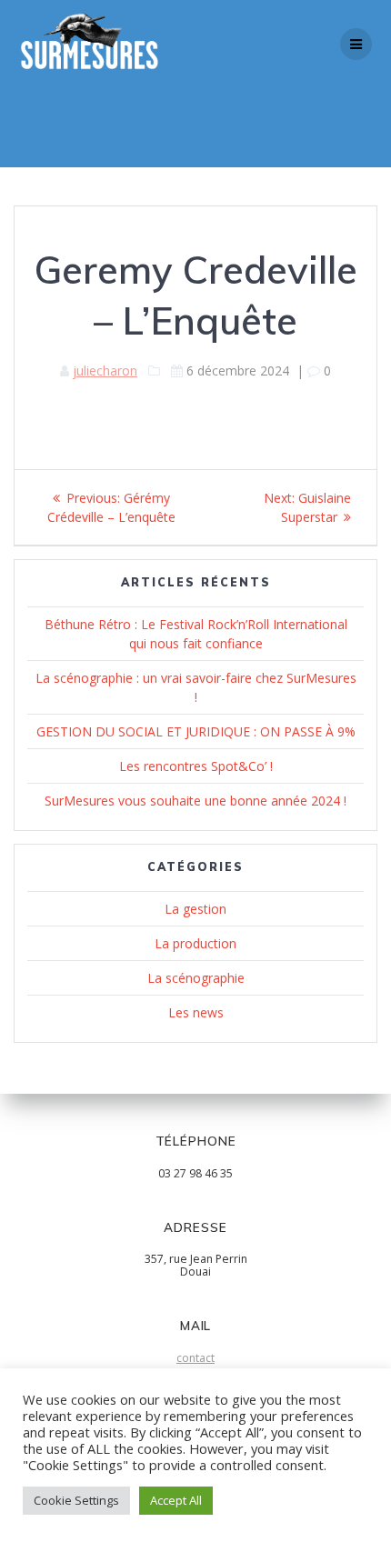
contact (195, 1358)
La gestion (195, 908)
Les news (196, 1012)
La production (195, 943)
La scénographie (196, 977)
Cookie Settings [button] (76, 1500)
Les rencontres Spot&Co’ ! (196, 766)
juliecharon (105, 370)
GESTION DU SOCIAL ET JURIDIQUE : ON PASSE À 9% (196, 731)
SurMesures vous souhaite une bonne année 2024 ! (195, 800)
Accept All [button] (176, 1500)
